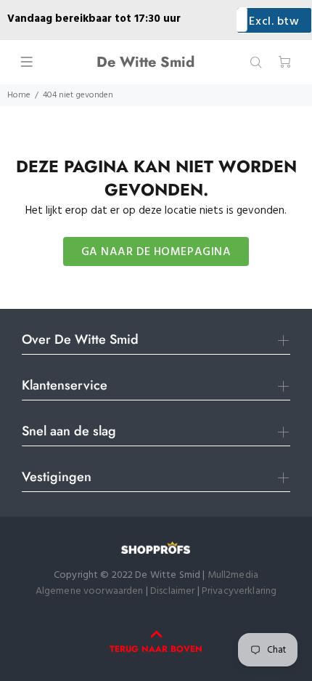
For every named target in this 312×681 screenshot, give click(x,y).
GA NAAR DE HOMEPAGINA (156, 252)
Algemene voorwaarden (90, 591)
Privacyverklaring (239, 591)
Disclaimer (173, 591)
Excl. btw (274, 21)
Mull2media (233, 575)
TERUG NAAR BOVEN (156, 649)
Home (18, 95)
